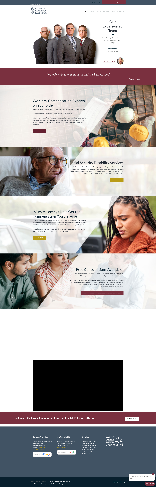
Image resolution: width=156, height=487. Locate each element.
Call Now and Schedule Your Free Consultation (102, 293)
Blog (113, 11)
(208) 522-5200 (119, 2)
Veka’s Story (109, 61)
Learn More (39, 131)
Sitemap (60, 484)
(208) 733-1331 (61, 447)
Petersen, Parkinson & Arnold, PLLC (59, 481)
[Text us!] (150, 484)
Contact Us (120, 11)
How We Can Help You (103, 11)
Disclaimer (54, 484)
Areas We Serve (35, 484)
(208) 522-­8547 (40, 449)
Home (86, 11)
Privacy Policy (45, 484)
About (92, 11)
